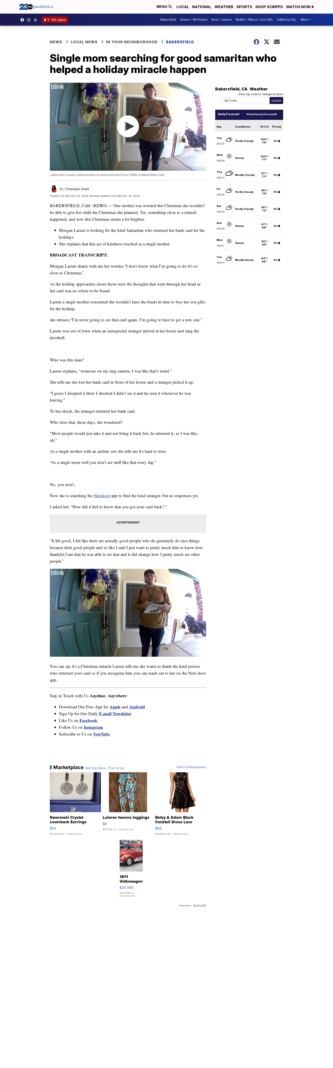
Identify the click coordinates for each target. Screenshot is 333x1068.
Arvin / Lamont (221, 19)
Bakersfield (168, 19)
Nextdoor (102, 495)
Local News (84, 42)
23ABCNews (30, 20)
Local (182, 7)
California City (286, 19)
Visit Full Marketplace (191, 767)
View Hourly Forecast (261, 114)
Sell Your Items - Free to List (105, 768)
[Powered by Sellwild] (199, 905)
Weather (224, 7)
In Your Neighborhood (132, 42)
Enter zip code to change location (261, 94)
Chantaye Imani (77, 189)
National (201, 7)
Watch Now (298, 7)
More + (306, 19)
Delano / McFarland (193, 19)
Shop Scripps (269, 7)
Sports (244, 7)
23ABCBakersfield (23, 20)
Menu (162, 7)
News (56, 42)
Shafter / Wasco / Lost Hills (254, 19)
